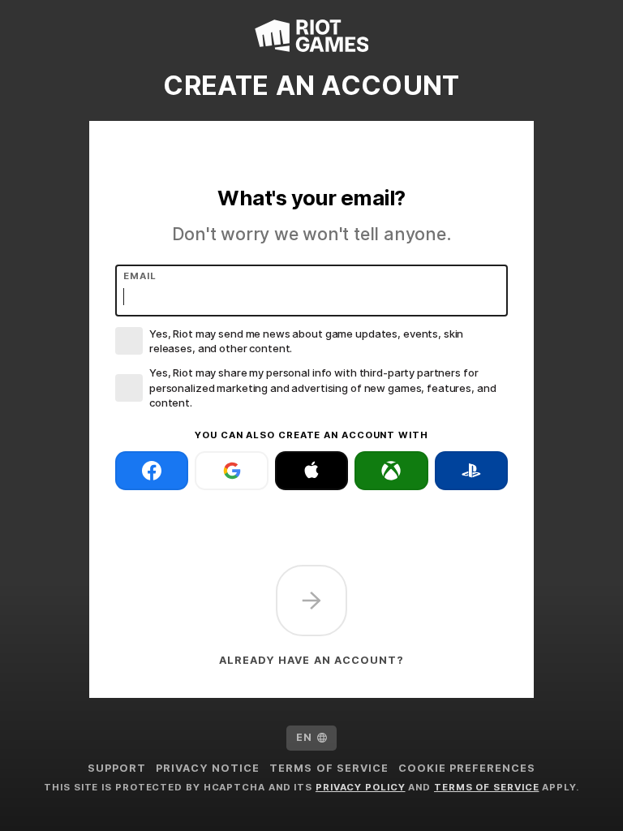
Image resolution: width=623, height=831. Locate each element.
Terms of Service (328, 768)
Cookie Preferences (466, 768)
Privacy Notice (208, 768)
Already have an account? (311, 660)
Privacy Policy (361, 787)
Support (117, 768)
